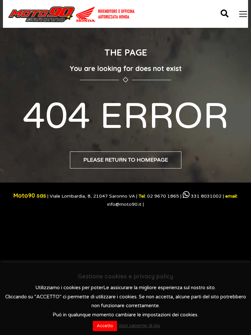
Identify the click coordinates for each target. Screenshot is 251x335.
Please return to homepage (125, 160)
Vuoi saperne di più (139, 325)
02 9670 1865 (159, 196)
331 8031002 (206, 196)
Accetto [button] (105, 325)
